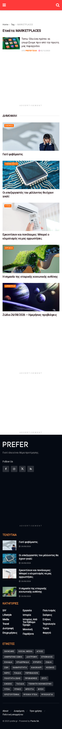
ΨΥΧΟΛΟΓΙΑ (47, 694)
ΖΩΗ (6, 667)
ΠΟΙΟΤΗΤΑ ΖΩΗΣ (12, 678)
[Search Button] (57, 5)
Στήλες (47, 619)
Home (5, 24)
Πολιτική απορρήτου (13, 714)
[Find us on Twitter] (22, 469)
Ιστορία (27, 614)
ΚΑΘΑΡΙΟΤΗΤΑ (20, 667)
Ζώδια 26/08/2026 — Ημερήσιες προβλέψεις (30, 314)
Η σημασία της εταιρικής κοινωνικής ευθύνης (30, 276)
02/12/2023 (45, 51)
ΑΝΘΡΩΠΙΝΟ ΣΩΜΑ (13, 657)
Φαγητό (47, 632)
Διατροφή (8, 628)
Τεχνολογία (11, 164)
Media (6, 619)
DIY (4, 610)
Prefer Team (31, 51)
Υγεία (8, 206)
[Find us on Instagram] (14, 469)
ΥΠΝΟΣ (17, 689)
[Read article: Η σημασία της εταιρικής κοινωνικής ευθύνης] (31, 259)
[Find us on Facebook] (6, 469)
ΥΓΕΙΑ (7, 689)
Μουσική (28, 629)
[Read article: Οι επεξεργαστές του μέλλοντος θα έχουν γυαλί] (31, 175)
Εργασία (9, 248)
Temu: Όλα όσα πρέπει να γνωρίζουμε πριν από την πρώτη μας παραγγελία (40, 42)
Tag (12, 24)
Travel (6, 623)
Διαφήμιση (19, 711)
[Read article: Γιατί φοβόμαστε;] (31, 136)
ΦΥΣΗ (40, 689)
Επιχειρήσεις (10, 632)
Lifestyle (10, 286)
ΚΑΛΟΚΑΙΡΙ (36, 667)
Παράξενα (28, 633)
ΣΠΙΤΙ (44, 678)
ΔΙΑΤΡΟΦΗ (32, 657)
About (5, 711)
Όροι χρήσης (36, 711)
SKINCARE (9, 651)
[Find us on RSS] (30, 469)
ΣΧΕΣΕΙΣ (8, 684)
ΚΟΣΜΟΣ (50, 667)
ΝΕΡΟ (7, 673)
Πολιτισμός (49, 610)
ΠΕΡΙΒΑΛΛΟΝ (31, 673)
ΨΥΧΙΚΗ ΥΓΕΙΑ (30, 694)
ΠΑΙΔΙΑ (17, 673)
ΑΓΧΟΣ (40, 651)
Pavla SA (34, 721)
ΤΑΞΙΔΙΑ (20, 684)
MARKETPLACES (25, 24)
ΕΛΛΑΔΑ (8, 662)
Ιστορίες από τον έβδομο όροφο (30, 622)
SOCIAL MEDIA (25, 651)
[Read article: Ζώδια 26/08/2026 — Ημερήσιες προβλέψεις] (31, 297)
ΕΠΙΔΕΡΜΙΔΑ (23, 662)
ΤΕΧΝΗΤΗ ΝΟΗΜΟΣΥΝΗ (39, 684)
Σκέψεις (9, 125)
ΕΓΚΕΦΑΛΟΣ (47, 657)
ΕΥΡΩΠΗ (37, 662)
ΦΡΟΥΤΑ (29, 689)
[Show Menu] (4, 5)
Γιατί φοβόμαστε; (13, 154)
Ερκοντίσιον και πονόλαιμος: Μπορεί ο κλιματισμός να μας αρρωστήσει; (35, 573)
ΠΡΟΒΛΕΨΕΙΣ (31, 678)
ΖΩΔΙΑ (49, 662)
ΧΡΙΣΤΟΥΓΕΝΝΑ (11, 694)
